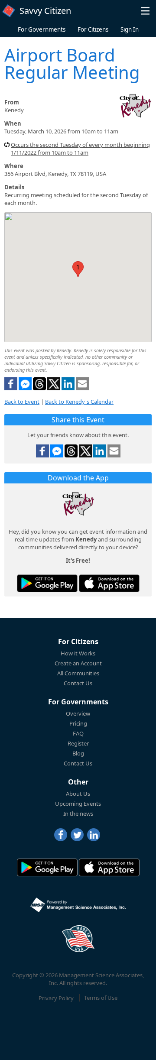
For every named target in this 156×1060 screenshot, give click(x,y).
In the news (78, 813)
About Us (78, 793)
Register (78, 743)
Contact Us (78, 683)
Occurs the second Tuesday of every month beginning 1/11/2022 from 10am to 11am (80, 148)
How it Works (78, 653)
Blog (78, 753)
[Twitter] (77, 834)
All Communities (78, 673)
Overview (78, 713)
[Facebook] (60, 834)
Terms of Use (100, 998)
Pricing (78, 723)
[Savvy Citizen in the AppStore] (109, 583)
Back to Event (21, 401)
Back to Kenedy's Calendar (79, 401)
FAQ (78, 733)
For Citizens (93, 29)
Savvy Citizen (45, 10)
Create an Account (78, 663)
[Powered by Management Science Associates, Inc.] (78, 905)
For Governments (41, 29)
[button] (145, 10)
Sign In (129, 29)
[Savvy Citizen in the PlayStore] (47, 583)
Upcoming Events (78, 803)
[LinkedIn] (93, 834)
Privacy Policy (56, 998)
